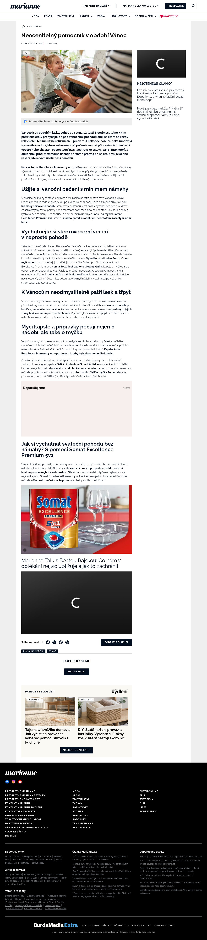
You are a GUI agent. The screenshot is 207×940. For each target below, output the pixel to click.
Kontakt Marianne (18, 803)
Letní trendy (23, 863)
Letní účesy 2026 (52, 881)
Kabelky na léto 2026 (32, 881)
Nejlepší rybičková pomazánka (28, 905)
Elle (143, 795)
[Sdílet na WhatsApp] (67, 642)
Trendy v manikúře (13, 874)
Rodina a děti (144, 16)
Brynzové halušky (14, 908)
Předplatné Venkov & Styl (23, 799)
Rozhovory (119, 16)
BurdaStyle (138, 925)
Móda (35, 16)
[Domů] (28, 6)
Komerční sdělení (31, 43)
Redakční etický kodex (20, 815)
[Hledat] (193, 6)
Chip (143, 803)
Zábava (84, 16)
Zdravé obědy (38, 863)
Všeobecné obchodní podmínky (27, 827)
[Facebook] (7, 782)
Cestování (16, 860)
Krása (48, 16)
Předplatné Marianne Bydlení (25, 795)
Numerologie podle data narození (38, 860)
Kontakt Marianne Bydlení (23, 807)
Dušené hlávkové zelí (14, 896)
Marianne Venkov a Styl (139, 6)
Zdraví (101, 16)
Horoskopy (80, 815)
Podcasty (79, 819)
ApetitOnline (149, 791)
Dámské (118, 925)
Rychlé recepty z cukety (55, 908)
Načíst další (76, 671)
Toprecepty (148, 811)
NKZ (127, 925)
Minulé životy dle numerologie (37, 874)
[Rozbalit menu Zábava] (90, 16)
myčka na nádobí (33, 651)
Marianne (94, 925)
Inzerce (10, 835)
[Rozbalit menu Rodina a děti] (154, 16)
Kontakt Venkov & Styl (21, 811)
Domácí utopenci (52, 905)
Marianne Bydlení (94, 6)
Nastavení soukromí (19, 823)
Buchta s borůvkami (33, 908)
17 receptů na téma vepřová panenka (42, 899)
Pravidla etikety (12, 856)
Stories (77, 811)
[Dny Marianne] (169, 16)
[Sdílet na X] (54, 642)
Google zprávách (79, 121)
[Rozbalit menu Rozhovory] (128, 16)
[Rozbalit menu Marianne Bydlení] (108, 6)
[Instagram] (14, 782)
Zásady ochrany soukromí (23, 819)
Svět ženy (146, 799)
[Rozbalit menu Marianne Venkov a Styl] (157, 6)
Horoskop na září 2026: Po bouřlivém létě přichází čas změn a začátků (171, 856)
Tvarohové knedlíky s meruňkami (39, 902)
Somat (52, 651)
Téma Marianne (82, 823)
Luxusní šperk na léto (15, 884)
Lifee (143, 807)
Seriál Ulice (32, 878)
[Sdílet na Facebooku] (48, 642)
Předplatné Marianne (20, 791)
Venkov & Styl (82, 827)
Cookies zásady (16, 831)
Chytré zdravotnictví (49, 878)
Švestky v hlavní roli (35, 896)
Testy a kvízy (45, 856)
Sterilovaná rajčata (14, 902)
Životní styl (66, 16)
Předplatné (176, 6)
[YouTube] (20, 782)
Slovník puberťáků (29, 856)
